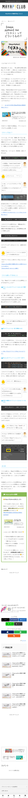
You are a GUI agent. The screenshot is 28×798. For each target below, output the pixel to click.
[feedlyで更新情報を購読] (20, 632)
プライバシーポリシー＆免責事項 (9, 786)
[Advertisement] (14, 588)
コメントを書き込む (14, 770)
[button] (18, 624)
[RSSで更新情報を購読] (14, 635)
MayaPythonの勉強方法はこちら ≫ (14, 13)
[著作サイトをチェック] (7, 632)
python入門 (5, 569)
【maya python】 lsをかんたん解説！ (10, 268)
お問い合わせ (5, 790)
